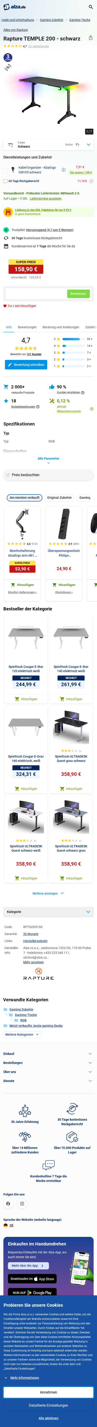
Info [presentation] (9, 327)
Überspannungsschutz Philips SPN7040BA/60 (64, 553)
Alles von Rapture (15, 30)
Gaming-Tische (79, 20)
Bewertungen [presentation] (27, 327)
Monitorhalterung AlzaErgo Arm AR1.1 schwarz (22, 553)
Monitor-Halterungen (22, 592)
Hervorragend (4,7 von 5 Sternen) (50, 230)
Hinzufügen (29, 699)
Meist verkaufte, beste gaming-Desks (36, 1026)
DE (12, 1225)
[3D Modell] (7, 67)
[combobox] (48, 144)
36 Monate (30, 934)
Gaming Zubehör (51, 20)
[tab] (8, 327)
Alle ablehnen (48, 1418)
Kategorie (14, 912)
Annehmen (48, 1392)
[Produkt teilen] (91, 38)
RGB (23, 1020)
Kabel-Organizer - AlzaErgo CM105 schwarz (37, 170)
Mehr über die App (25, 1265)
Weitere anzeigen (45, 893)
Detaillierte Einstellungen (48, 1405)
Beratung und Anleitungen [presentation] (61, 327)
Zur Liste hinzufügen (22, 306)
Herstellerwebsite (35, 941)
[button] (48, 1053)
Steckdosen (64, 592)
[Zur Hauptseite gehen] (14, 7)
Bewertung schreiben (29, 364)
